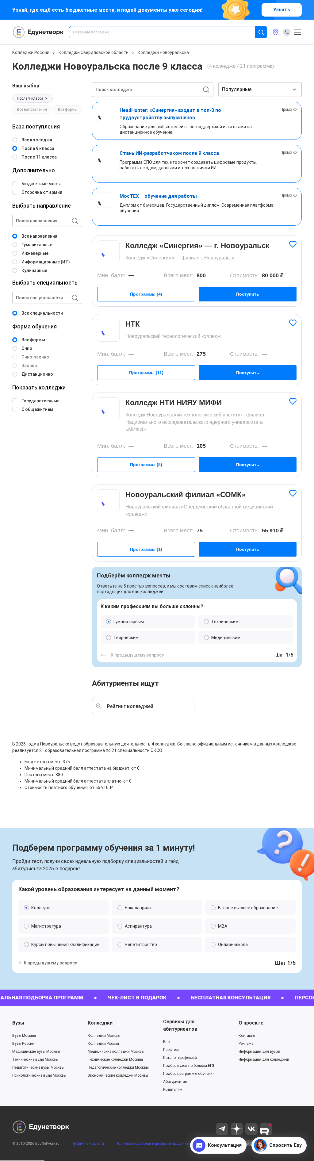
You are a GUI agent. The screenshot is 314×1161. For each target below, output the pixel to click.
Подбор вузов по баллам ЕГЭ (188, 1065)
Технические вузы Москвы (35, 1059)
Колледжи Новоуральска (163, 52)
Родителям (172, 1089)
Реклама (246, 1043)
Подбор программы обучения (189, 1073)
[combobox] (166, 32)
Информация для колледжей (264, 1059)
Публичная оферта (87, 1143)
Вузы (18, 1023)
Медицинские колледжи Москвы (116, 1051)
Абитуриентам (175, 1081)
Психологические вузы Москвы (39, 1075)
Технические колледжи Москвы (115, 1059)
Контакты (247, 1035)
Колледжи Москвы (104, 1035)
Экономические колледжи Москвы (118, 1075)
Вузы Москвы (24, 1035)
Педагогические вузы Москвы (38, 1067)
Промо (286, 109)
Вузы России (23, 1043)
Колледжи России (30, 52)
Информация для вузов (259, 1051)
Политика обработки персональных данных (153, 1143)
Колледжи (100, 1023)
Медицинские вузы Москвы (36, 1051)
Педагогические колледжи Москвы (118, 1067)
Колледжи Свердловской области (93, 52)
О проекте (251, 1023)
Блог (167, 1042)
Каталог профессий (180, 1058)
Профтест (171, 1050)
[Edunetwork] (38, 32)
